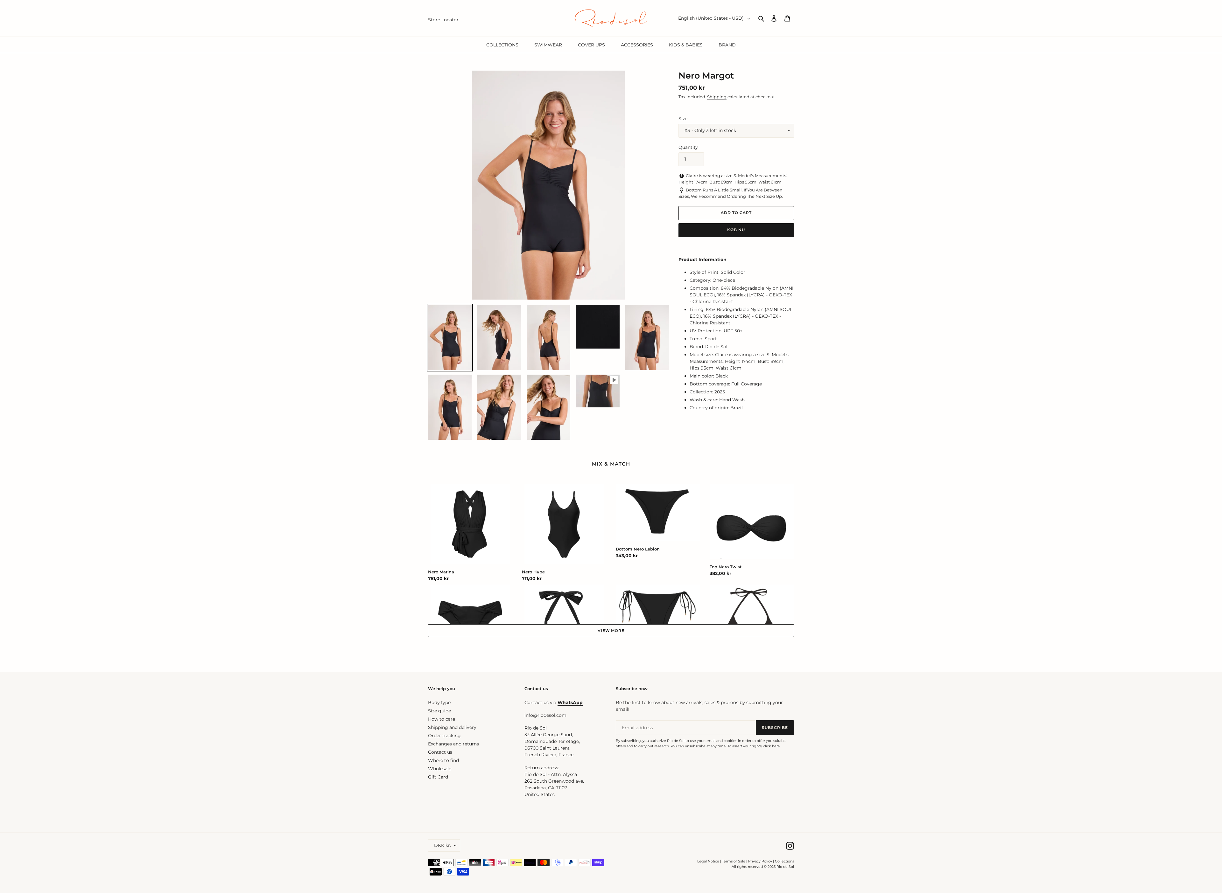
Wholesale (439, 769)
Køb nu (736, 229)
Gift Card (438, 777)
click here (771, 746)
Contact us (440, 752)
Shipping (717, 96)
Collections (784, 861)
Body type (439, 702)
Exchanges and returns (453, 744)
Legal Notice (708, 861)
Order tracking (444, 735)
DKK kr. (442, 845)
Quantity (688, 147)
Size (682, 118)
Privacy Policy (760, 861)
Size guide (439, 711)
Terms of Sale (733, 861)
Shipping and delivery (452, 727)
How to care (441, 719)
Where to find (443, 760)
